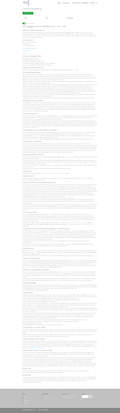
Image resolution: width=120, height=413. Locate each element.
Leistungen (66, 3)
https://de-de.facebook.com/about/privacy (35, 347)
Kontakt (92, 3)
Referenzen (85, 3)
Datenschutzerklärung (27, 13)
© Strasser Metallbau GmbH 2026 (29, 409)
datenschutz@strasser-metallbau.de (29, 48)
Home (59, 3)
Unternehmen (76, 3)
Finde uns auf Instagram (43, 409)
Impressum (24, 53)
